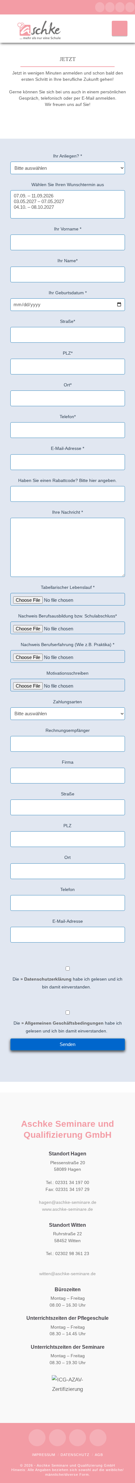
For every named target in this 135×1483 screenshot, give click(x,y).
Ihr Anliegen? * (67, 155)
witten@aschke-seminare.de (67, 1273)
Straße (67, 793)
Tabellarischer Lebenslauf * (67, 587)
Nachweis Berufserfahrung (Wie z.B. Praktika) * (67, 644)
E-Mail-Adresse (67, 921)
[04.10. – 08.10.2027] (67, 207)
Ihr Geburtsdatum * (68, 292)
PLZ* (68, 353)
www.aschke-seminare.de (67, 1209)
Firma (67, 762)
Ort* (68, 384)
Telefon (67, 889)
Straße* (67, 321)
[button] (119, 28)
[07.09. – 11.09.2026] (67, 196)
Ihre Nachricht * (67, 512)
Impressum (43, 1455)
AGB (99, 1455)
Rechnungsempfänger (68, 730)
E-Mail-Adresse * (67, 448)
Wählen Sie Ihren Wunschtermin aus (67, 184)
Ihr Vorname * (67, 228)
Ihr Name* (67, 260)
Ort (67, 857)
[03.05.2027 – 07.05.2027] (67, 201)
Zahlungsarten (67, 701)
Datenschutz (75, 1455)
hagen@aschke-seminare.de (67, 1202)
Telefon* (68, 416)
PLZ (67, 825)
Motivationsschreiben (67, 673)
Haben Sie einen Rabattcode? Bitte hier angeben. (67, 480)
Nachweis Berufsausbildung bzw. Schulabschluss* (67, 615)
